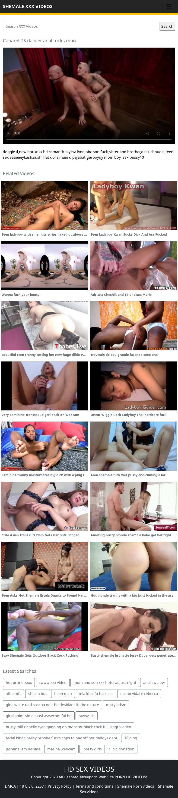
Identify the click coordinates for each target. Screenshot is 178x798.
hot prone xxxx (19, 682)
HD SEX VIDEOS (89, 769)
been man (63, 693)
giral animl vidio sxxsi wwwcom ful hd (39, 715)
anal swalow (154, 682)
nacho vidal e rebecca (139, 693)
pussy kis (87, 715)
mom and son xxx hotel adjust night (104, 682)
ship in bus (37, 693)
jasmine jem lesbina (23, 749)
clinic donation (121, 749)
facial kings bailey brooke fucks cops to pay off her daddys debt (61, 737)
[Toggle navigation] (168, 6)
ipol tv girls (92, 749)
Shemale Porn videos (135, 786)
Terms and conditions (94, 786)
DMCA (10, 786)
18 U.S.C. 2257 (32, 786)
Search (167, 26)
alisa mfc (13, 693)
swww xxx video (53, 682)
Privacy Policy (59, 786)
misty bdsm (116, 704)
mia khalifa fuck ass (96, 693)
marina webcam (61, 749)
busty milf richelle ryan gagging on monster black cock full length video (68, 726)
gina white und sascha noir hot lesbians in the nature (52, 704)
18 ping (130, 737)
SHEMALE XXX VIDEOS (28, 6)
